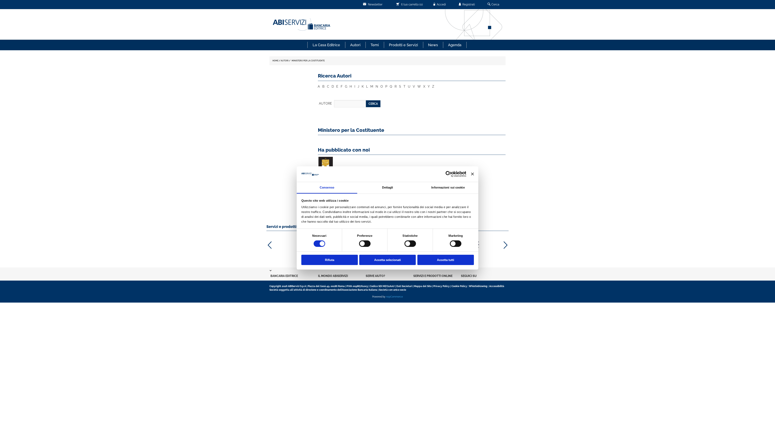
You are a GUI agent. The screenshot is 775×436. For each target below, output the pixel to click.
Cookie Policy (459, 286)
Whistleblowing (478, 286)
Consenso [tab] (327, 187)
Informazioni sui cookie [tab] (448, 187)
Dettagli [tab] (387, 187)
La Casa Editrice (326, 45)
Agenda (454, 45)
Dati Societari (404, 286)
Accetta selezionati (387, 260)
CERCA (373, 103)
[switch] (365, 243)
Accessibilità (496, 286)
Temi (375, 45)
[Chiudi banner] (472, 174)
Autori (355, 45)
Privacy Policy (441, 286)
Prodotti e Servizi (403, 45)
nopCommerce (394, 296)
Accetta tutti (445, 260)
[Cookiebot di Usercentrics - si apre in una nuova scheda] (448, 174)
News (433, 45)
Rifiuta (329, 260)
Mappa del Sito (422, 286)
